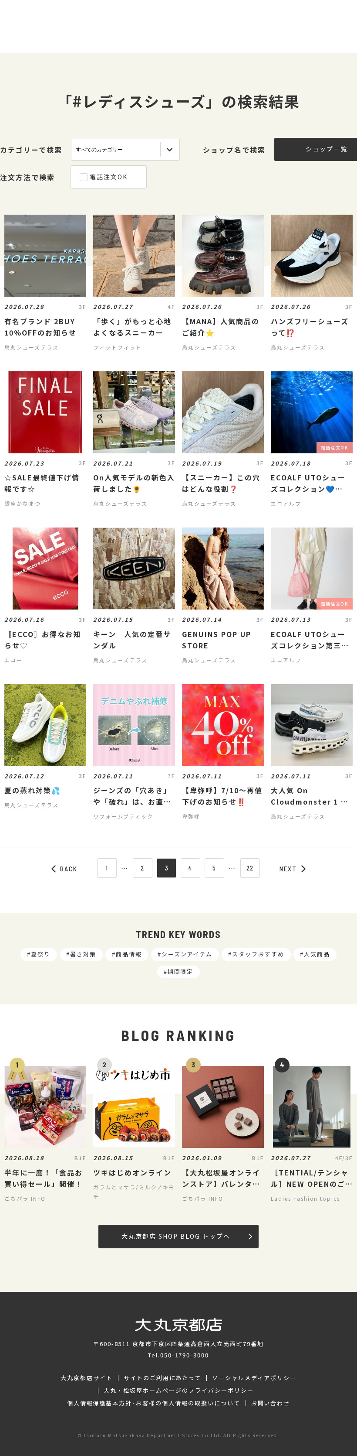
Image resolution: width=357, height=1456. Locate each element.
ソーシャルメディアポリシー (254, 1378)
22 (250, 868)
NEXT (288, 869)
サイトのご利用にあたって (163, 1378)
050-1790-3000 (184, 1355)
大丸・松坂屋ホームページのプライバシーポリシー (178, 1390)
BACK (68, 869)
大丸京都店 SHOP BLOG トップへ (175, 1236)
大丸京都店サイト (87, 1378)
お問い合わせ (270, 1403)
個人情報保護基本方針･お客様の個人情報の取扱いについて (153, 1403)
